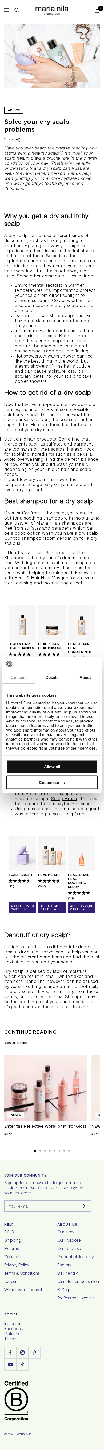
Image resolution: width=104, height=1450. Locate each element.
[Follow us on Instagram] (22, 1352)
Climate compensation (78, 1282)
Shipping (12, 1241)
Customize (49, 782)
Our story (65, 1233)
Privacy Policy (16, 1266)
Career (10, 1282)
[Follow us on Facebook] (10, 1352)
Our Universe (69, 1249)
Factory (64, 1266)
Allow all (52, 767)
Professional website (76, 1299)
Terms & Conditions (22, 1274)
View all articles (15, 1042)
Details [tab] (52, 677)
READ (8, 1134)
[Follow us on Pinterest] (34, 1352)
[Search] (16, 10)
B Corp (64, 1290)
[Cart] (97, 10)
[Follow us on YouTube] (10, 1364)
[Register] (83, 1206)
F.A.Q (9, 1233)
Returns (11, 1249)
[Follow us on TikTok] (22, 1364)
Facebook (13, 1329)
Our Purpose (69, 1241)
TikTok (10, 1339)
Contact (11, 1257)
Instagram (13, 1324)
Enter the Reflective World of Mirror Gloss (45, 1126)
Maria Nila (24, 1434)
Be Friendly (67, 1274)
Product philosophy (75, 1257)
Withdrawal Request (23, 1290)
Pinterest (12, 1334)
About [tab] (85, 677)
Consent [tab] (19, 677)
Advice (14, 110)
